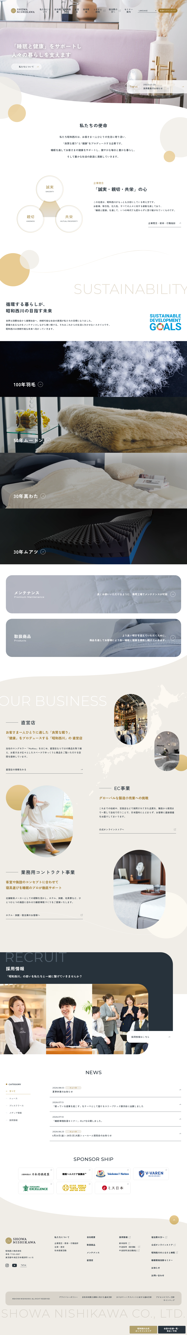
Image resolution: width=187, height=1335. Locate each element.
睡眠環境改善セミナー (162, 1260)
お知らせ (155, 1267)
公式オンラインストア (168, 11)
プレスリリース (16, 1105)
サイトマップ (169, 1300)
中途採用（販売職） (128, 1247)
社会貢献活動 (60, 1250)
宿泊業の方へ (113, 10)
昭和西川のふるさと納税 (163, 1252)
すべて (12, 1091)
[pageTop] (174, 1220)
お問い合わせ (157, 1275)
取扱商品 (67, 10)
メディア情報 (15, 1112)
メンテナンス (93, 1252)
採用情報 (86, 10)
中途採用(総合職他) (128, 1250)
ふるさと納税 (98, 10)
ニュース (13, 1098)
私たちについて (45, 10)
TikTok (23, 1265)
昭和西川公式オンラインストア (143, 1329)
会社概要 (57, 10)
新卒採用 (123, 1243)
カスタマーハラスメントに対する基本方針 (134, 1297)
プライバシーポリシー (68, 1297)
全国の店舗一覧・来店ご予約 (172, 1329)
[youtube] (14, 1265)
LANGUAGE (143, 10)
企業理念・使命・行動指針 (66, 1243)
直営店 (77, 10)
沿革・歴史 (59, 1247)
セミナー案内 (128, 10)
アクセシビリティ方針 (165, 1297)
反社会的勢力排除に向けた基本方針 (97, 1297)
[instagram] (7, 1265)
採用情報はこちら (140, 1036)
